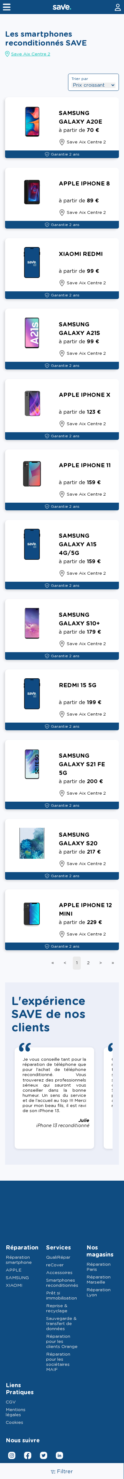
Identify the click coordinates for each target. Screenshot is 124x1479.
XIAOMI (14, 1285)
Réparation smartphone (19, 1260)
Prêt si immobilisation (61, 1295)
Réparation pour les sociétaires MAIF (58, 1362)
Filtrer (65, 1471)
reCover (55, 1265)
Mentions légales (15, 1412)
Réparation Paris (98, 1267)
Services (58, 1248)
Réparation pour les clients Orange (62, 1341)
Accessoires (59, 1273)
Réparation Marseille (98, 1280)
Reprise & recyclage (56, 1308)
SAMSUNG (17, 1278)
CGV (11, 1402)
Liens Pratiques (20, 1389)
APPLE (14, 1270)
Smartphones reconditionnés (62, 1283)
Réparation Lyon (98, 1292)
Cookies (14, 1422)
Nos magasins (100, 1251)
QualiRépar (58, 1257)
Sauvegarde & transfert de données (61, 1323)
